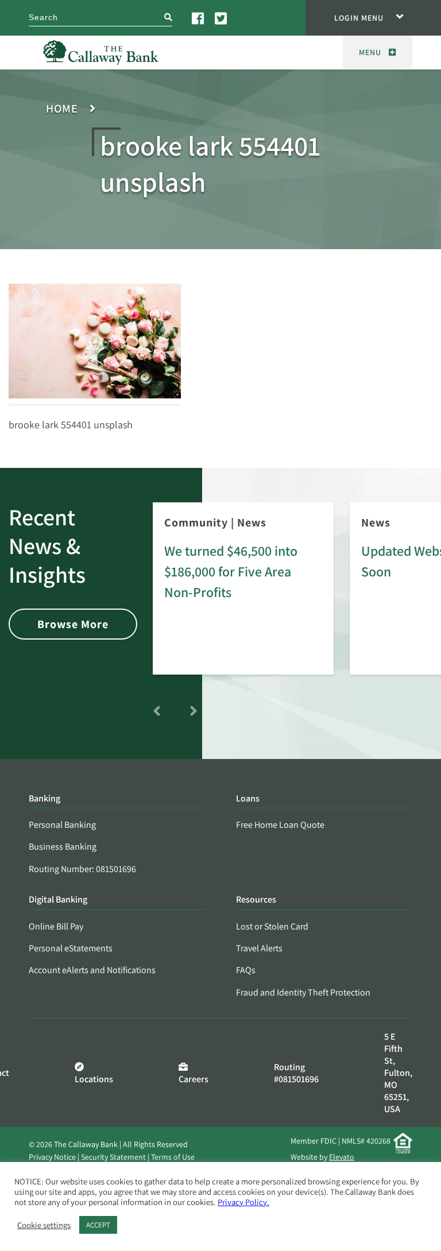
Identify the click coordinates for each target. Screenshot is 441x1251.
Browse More (73, 624)
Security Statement (113, 1157)
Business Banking (62, 847)
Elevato (341, 1157)
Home (62, 108)
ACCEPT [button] (98, 1225)
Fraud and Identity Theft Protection (303, 992)
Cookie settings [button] (44, 1225)
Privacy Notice (52, 1157)
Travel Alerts (259, 948)
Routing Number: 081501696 (82, 869)
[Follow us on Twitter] (222, 18)
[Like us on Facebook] (199, 18)
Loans (248, 798)
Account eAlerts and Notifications (92, 970)
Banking (44, 798)
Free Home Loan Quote (280, 825)
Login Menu (359, 18)
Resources (256, 899)
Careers (193, 1079)
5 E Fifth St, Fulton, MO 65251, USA (398, 1073)
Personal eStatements (71, 948)
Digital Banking (58, 899)
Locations (94, 1079)
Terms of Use (173, 1157)
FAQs (246, 970)
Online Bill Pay (56, 926)
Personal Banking (62, 825)
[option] (243, 596)
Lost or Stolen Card (272, 926)
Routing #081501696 (296, 1073)
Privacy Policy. (243, 1201)
